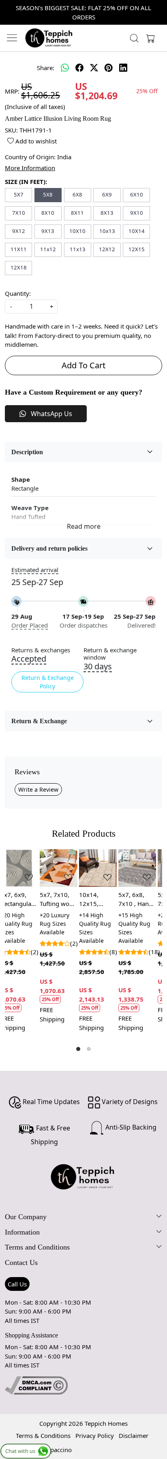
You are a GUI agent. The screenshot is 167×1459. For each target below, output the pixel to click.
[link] (134, 38)
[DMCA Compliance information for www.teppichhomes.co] (36, 1385)
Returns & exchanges (40, 650)
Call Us (17, 1284)
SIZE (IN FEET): (26, 181)
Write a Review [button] (38, 789)
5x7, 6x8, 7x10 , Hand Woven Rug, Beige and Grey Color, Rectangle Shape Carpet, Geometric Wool (66, 899)
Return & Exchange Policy (47, 682)
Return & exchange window (110, 654)
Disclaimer (133, 1435)
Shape (20, 479)
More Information (30, 168)
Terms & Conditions (43, 1435)
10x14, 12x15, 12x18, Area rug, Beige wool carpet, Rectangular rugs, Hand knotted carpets (27, 899)
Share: (45, 68)
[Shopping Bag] (149, 38)
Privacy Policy (94, 1435)
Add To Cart (83, 365)
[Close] (157, 9)
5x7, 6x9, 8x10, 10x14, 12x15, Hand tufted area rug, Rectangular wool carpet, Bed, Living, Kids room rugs (146, 899)
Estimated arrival (34, 570)
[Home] (49, 38)
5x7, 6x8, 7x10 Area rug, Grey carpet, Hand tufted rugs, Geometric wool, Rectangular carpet (106, 899)
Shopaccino (56, 1450)
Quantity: (18, 293)
